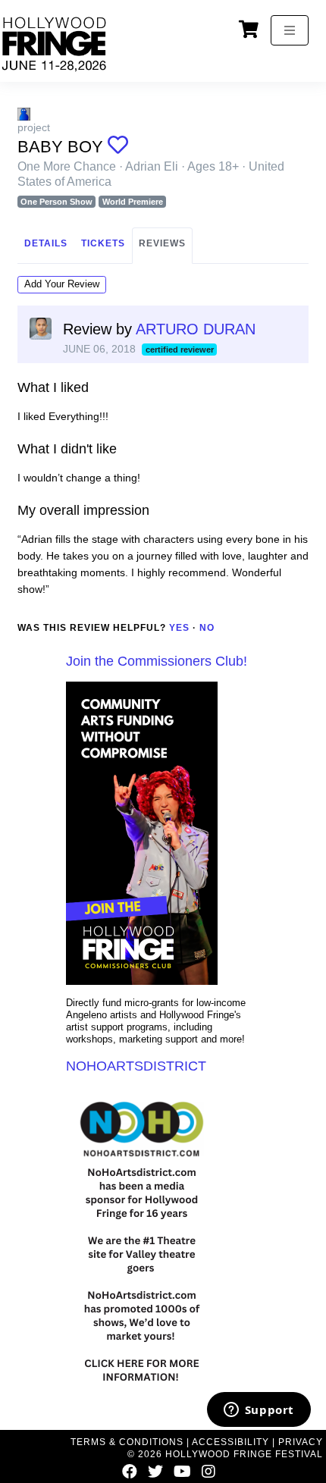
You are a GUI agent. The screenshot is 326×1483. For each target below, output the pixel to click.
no (207, 627)
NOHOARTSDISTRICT (136, 1066)
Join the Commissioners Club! (156, 661)
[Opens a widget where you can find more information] (258, 1411)
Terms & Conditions (127, 1442)
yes (179, 627)
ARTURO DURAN (195, 329)
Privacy (300, 1442)
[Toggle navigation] (290, 30)
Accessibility (230, 1442)
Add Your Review (61, 284)
